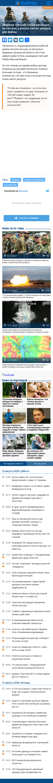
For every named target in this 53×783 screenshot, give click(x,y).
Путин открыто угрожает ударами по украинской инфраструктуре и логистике (26, 497)
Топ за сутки (39, 463)
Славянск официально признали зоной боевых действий (26, 612)
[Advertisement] (26, 145)
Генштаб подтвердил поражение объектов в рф (26, 603)
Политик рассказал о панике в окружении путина (26, 657)
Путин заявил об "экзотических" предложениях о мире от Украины (26, 478)
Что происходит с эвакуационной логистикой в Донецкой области (26, 666)
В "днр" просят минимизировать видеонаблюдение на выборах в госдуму (26, 509)
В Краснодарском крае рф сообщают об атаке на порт (26, 639)
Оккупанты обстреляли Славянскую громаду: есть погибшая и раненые (26, 714)
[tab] (13, 463)
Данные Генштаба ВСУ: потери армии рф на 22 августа (26, 675)
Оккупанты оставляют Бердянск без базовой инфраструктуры (26, 735)
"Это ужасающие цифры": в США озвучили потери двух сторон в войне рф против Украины (26, 282)
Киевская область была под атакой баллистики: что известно (26, 595)
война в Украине (34, 179)
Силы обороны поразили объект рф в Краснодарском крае (26, 574)
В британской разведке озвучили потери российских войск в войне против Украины (26, 247)
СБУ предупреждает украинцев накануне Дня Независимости (26, 770)
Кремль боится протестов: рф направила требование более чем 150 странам (26, 533)
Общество (48, 7)
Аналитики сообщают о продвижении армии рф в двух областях (26, 556)
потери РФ (10, 184)
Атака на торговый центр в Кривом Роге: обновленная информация (26, 630)
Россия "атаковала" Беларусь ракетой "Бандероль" (26, 565)
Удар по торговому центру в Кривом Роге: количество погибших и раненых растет (26, 703)
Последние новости (13, 463)
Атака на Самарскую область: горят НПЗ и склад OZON (26, 648)
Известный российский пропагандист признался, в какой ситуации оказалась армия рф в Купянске (26, 352)
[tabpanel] (26, 621)
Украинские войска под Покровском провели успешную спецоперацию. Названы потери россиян (26, 317)
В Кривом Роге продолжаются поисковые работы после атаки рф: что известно (26, 545)
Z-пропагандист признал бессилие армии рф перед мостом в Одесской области (26, 724)
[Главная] (18, 3)
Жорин (16, 179)
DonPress (29, 3)
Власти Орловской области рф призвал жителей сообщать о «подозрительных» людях (26, 521)
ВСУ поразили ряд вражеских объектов (26, 761)
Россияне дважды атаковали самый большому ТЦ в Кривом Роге (26, 752)
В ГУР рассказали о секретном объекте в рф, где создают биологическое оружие (26, 691)
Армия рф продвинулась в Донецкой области (26, 744)
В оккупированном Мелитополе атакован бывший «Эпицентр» (26, 621)
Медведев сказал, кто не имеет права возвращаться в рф (26, 487)
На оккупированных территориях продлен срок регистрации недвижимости (26, 584)
